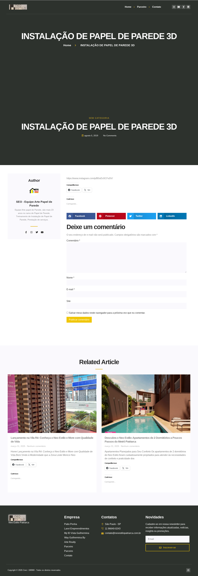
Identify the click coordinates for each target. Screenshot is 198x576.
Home (128, 7)
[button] (81, 216)
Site (69, 301)
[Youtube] (179, 7)
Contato (156, 7)
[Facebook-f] (183, 7)
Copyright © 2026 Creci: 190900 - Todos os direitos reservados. (34, 570)
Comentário (73, 240)
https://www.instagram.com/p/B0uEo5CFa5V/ (90, 178)
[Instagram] (174, 7)
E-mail (71, 289)
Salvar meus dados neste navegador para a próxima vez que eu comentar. (107, 313)
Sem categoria (99, 118)
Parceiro (141, 7)
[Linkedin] (188, 7)
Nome (70, 277)
